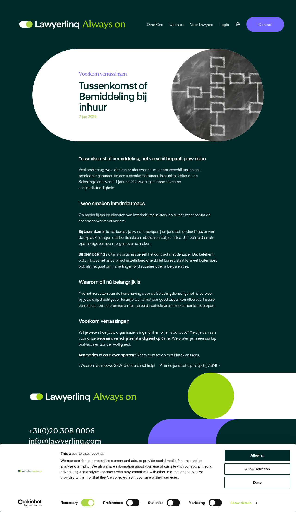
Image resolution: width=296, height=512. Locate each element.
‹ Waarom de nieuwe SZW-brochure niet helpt (117, 365)
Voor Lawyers (201, 24)
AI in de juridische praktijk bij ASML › (190, 365)
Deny (257, 482)
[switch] (132, 502)
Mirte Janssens (186, 354)
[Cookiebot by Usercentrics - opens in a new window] (30, 502)
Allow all (257, 455)
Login (224, 24)
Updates (177, 24)
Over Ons (155, 24)
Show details (240, 503)
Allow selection (257, 469)
